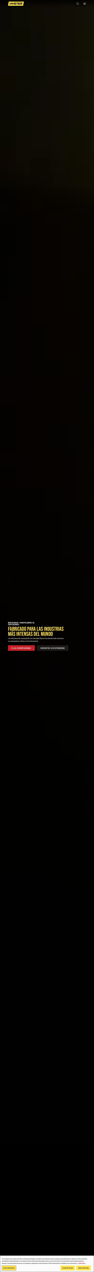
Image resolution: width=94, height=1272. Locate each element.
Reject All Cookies (83, 1268)
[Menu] (84, 3)
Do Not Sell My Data (9, 1268)
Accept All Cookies (67, 1268)
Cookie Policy (81, 1263)
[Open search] (77, 3)
